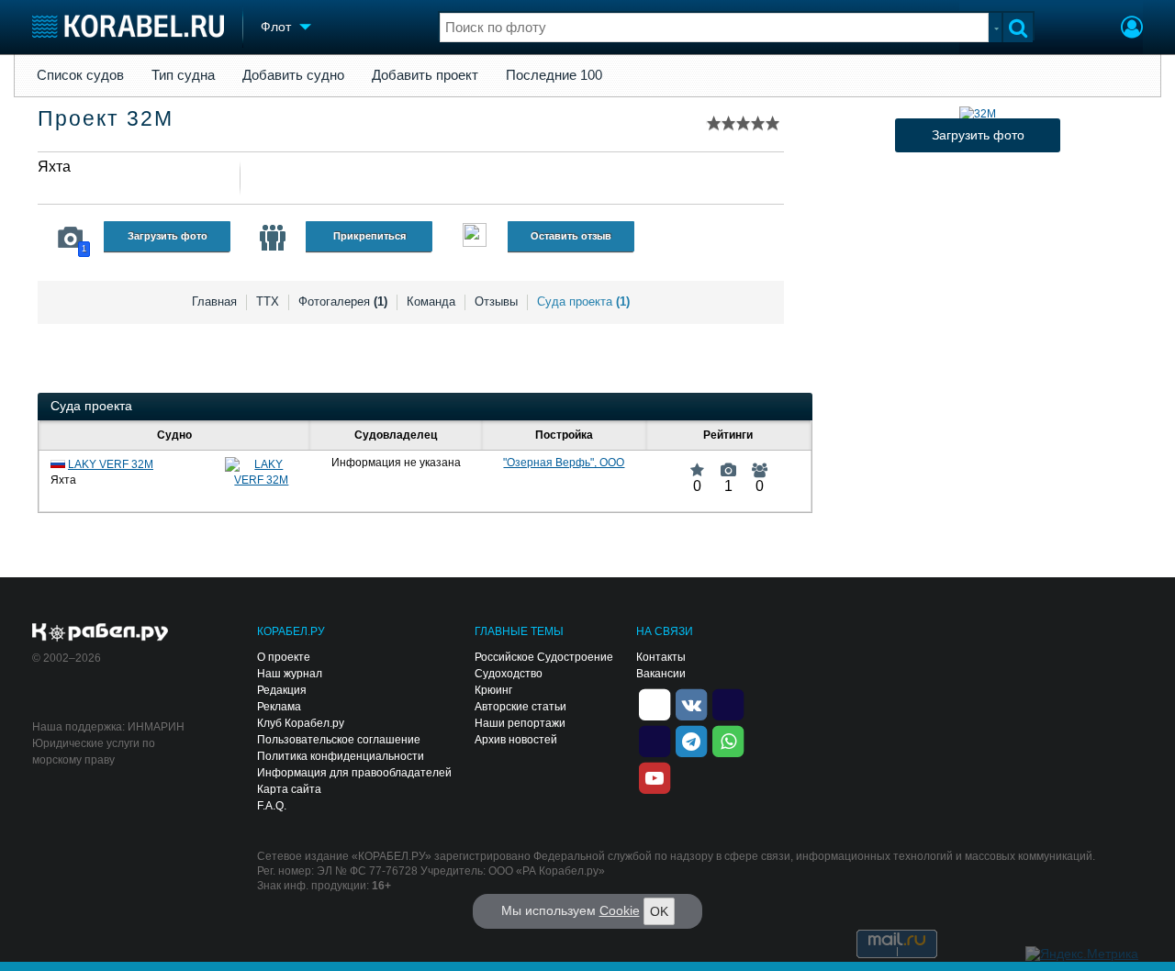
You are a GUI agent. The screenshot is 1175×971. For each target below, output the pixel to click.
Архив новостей (516, 739)
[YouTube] (654, 777)
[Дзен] (654, 704)
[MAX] (654, 741)
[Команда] (273, 238)
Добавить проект (425, 75)
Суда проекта (583, 301)
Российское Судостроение (544, 657)
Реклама (279, 706)
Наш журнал (289, 673)
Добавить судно (293, 75)
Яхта (54, 166)
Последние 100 (554, 75)
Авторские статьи (520, 706)
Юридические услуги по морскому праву (93, 751)
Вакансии (661, 673)
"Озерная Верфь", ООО (563, 462)
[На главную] (128, 26)
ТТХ (267, 301)
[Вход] (1132, 29)
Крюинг (493, 690)
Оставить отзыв (571, 235)
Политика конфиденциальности (340, 756)
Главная (214, 301)
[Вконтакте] (691, 704)
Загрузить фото (167, 235)
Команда (431, 301)
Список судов (80, 75)
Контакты (661, 657)
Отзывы (496, 301)
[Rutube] (728, 704)
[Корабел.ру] (100, 633)
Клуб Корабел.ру (300, 723)
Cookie (619, 910)
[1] (728, 462)
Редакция (282, 690)
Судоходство (509, 673)
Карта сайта (289, 789)
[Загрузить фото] (977, 113)
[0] (697, 462)
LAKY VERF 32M (110, 464)
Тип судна (183, 75)
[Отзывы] (475, 237)
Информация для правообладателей (354, 772)
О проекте (283, 657)
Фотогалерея (342, 301)
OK (659, 911)
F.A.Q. (271, 805)
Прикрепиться (369, 235)
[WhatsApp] (728, 741)
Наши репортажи (520, 723)
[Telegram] (691, 741)
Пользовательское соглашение (338, 739)
